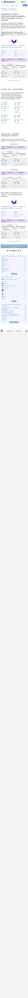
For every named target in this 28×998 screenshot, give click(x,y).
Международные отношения (8, 310)
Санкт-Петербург (5, 259)
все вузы (14, 301)
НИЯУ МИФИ (7, 288)
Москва (3, 258)
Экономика (4, 306)
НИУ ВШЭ (6, 283)
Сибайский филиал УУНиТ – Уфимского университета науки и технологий (13, 46)
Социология (4, 320)
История (3, 318)
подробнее (17, 237)
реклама (18, 331)
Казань (3, 262)
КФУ (5, 296)
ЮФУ (5, 298)
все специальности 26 (13, 80)
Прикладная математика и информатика (10, 307)
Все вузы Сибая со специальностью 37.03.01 (14, 246)
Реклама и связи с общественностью (9, 314)
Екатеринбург (4, 261)
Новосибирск (4, 264)
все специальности (14, 322)
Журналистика (5, 309)
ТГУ (5, 294)
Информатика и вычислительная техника (10, 315)
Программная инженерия (7, 312)
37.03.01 (3, 64)
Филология (4, 317)
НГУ (5, 292)
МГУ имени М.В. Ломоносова (10, 279)
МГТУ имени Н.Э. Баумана (9, 285)
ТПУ (5, 290)
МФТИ (5, 281)
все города (14, 273)
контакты (10, 331)
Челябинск (4, 271)
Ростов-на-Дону (5, 270)
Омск (3, 267)
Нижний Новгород (5, 268)
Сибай (15, 52)
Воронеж (3, 265)
